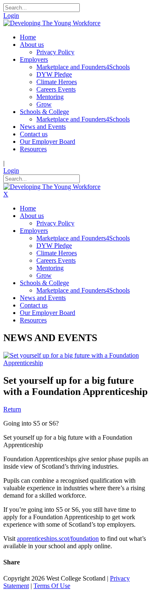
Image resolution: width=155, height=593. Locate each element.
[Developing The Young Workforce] (51, 23)
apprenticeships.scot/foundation (58, 538)
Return (12, 409)
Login (11, 15)
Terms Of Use (51, 585)
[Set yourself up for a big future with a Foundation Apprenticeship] (77, 362)
